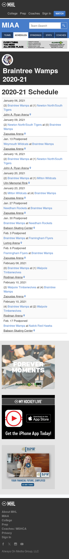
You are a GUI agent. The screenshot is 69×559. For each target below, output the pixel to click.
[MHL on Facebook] (3, 544)
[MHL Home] (8, 505)
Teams (7, 35)
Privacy (7, 533)
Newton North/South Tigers (25, 125)
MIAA (5, 516)
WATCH (60, 13)
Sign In (46, 13)
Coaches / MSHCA (14, 529)
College (13, 13)
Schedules (21, 35)
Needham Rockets (15, 208)
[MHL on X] (9, 544)
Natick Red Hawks (40, 326)
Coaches (34, 13)
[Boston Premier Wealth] (34, 468)
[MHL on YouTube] (22, 544)
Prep (23, 13)
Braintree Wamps (18, 105)
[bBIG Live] (34, 367)
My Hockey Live (8, 4)
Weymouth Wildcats (16, 144)
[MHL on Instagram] (15, 544)
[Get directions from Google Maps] (30, 115)
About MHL (9, 512)
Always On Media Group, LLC (20, 551)
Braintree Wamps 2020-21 (30, 75)
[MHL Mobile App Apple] (34, 418)
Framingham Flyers (41, 238)
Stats (49, 35)
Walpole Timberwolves (22, 287)
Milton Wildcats (46, 178)
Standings (35, 35)
